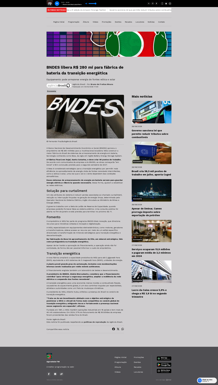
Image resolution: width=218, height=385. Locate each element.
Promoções (106, 22)
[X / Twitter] (148, 3)
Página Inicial (58, 22)
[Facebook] (156, 3)
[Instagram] (152, 3)
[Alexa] (169, 3)
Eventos (118, 22)
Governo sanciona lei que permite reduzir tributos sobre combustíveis (123, 10)
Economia (51, 91)
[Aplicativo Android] (166, 3)
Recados (128, 22)
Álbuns (86, 22)
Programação (73, 22)
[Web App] (162, 3)
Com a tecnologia (160, 379)
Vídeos (95, 22)
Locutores (140, 22)
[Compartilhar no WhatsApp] (122, 329)
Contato (161, 22)
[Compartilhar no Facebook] (113, 329)
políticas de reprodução (95, 322)
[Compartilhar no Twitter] (118, 329)
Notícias (151, 22)
